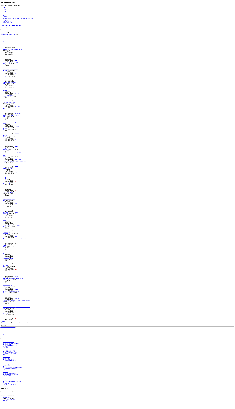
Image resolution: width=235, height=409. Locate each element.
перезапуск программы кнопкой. (10, 82)
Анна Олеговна (18, 106)
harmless (4, 123)
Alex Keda (17, 73)
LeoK (4, 162)
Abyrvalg (5, 70)
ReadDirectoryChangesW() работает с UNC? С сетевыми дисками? (16, 300)
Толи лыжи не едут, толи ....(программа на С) (12, 122)
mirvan (16, 66)
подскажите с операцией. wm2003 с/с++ (11, 225)
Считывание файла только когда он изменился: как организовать (16, 307)
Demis (4, 57)
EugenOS (5, 90)
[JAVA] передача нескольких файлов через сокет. (13, 278)
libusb (4, 155)
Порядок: (30, 322)
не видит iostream (6, 232)
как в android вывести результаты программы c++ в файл (15, 75)
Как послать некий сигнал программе (11, 62)
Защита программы (7, 271)
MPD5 (4, 245)
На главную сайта (4, 403)
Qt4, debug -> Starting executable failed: (11, 291)
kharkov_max (5, 213)
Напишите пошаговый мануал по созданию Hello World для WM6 (16, 238)
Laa (3, 169)
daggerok (5, 279)
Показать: (3, 322)
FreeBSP (16, 269)
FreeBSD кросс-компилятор (8, 258)
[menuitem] (8, 11)
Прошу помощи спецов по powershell (10, 212)
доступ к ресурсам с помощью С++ (10, 102)
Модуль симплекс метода (8, 205)
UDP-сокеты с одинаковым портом (10, 69)
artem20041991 (6, 149)
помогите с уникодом (7, 285)
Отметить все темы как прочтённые (7, 34)
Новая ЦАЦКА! (6, 183)
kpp (15, 216)
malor (4, 301)
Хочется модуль (6, 174)
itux (15, 181)
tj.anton (4, 206)
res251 (16, 139)
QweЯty (4, 83)
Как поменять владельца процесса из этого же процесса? (15, 161)
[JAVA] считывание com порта (9, 108)
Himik (4, 200)
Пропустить (3, 7)
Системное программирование (10, 25)
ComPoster (5, 129)
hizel (16, 229)
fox (3, 184)
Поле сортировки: (15, 322)
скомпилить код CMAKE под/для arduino (11, 115)
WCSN (4, 136)
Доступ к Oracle (6, 313)
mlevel (4, 272)
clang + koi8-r (5, 128)
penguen (4, 246)
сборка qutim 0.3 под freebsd (9, 199)
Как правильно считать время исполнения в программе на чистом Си (17, 55)
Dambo (16, 146)
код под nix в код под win (8, 141)
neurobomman (6, 233)
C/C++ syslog (5, 265)
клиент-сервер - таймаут (8, 192)
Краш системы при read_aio (8, 95)
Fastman (7, 27)
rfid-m (16, 172)
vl (3, 253)
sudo (16, 196)
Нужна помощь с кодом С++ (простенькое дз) (12, 49)
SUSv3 (4, 252)
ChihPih (16, 166)
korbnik (4, 76)
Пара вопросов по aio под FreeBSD (10, 88)
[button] (4, 41)
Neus (16, 53)
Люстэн (4, 239)
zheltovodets (5, 109)
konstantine (17, 126)
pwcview (4, 148)
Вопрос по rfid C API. (7, 168)
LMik (4, 176)
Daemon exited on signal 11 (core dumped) (11, 218)
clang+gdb (5, 135)
